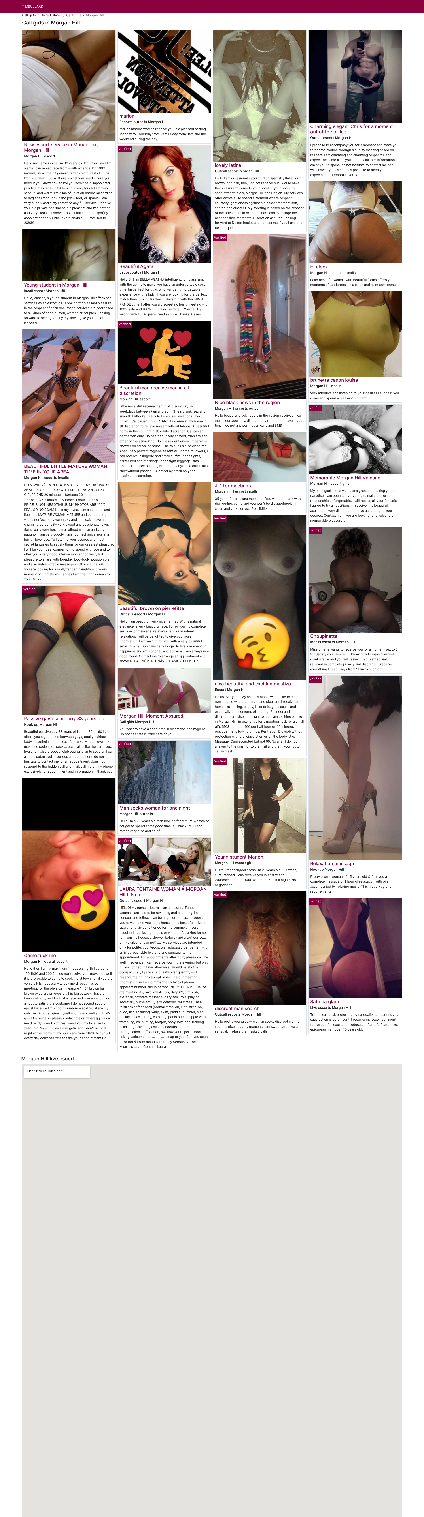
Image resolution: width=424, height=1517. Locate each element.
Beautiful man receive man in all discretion (154, 390)
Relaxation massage (332, 863)
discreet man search (237, 1008)
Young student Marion (239, 857)
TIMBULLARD (32, 6)
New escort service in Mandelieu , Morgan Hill (61, 147)
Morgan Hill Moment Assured (151, 716)
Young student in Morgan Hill (55, 285)
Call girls (29, 15)
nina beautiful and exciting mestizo (253, 683)
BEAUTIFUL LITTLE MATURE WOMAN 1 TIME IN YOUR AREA (67, 468)
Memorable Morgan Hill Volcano (345, 477)
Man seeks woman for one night (154, 808)
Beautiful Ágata (136, 266)
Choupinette (323, 636)
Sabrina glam (324, 1001)
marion (126, 116)
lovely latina (228, 165)
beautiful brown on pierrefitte (151, 608)
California (73, 15)
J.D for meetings (233, 485)
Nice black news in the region (247, 402)
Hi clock (319, 267)
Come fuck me (40, 955)
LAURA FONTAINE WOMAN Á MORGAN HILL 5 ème (163, 891)
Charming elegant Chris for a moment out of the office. (351, 129)
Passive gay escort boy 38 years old (64, 718)
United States (51, 15)
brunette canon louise (334, 380)
